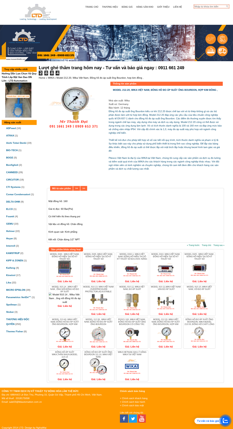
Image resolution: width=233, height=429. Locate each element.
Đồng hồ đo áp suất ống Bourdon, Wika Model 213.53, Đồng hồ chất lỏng (199, 322)
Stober (10, 312)
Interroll (10, 245)
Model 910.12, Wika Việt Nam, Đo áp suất (132, 288)
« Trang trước (193, 245)
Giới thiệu (163, 7)
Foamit (10, 216)
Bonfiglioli (12, 165)
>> (76, 188)
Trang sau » (218, 245)
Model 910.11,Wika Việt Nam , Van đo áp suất (166, 288)
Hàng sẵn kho (144, 7)
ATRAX (10, 135)
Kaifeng (10, 267)
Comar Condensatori (18, 194)
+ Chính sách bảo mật (132, 405)
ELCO (9, 209)
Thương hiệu (110, 7)
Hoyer (9, 238)
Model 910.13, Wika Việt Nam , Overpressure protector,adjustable (98, 289)
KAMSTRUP (13, 253)
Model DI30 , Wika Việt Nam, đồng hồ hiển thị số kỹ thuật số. (64, 256)
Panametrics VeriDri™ (18, 297)
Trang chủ (91, 7)
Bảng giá (127, 7)
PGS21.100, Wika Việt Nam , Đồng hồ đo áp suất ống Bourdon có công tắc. (132, 322)
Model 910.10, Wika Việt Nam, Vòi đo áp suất (199, 288)
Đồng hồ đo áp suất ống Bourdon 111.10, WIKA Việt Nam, (98, 354)
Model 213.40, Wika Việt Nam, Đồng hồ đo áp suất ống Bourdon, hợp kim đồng (65, 323)
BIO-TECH (12, 150)
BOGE (9, 157)
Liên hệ (177, 7)
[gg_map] (208, 406)
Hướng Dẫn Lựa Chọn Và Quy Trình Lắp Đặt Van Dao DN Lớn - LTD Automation (19, 77)
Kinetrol (10, 275)
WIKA (51, 77)
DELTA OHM (13, 201)
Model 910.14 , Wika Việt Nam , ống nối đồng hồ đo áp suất (64, 289)
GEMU (9, 223)
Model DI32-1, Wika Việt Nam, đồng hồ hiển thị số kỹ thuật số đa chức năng (132, 256)
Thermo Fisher (14, 331)
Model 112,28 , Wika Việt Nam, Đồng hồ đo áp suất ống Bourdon (98, 322)
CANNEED (12, 172)
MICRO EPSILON (15, 290)
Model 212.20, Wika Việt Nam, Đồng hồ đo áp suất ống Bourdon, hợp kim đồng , (166, 323)
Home (42, 77)
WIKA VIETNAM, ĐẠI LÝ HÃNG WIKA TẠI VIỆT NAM (132, 353)
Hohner (10, 231)
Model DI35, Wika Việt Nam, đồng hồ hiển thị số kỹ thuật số (98, 256)
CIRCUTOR (12, 179)
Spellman (11, 304)
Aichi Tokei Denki (16, 143)
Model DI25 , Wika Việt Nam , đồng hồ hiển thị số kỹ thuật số (199, 256)
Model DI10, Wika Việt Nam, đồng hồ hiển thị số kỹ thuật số (165, 256)
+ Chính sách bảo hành (132, 401)
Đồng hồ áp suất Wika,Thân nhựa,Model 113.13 (65, 354)
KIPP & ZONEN (14, 260)
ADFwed (11, 128)
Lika (8, 282)
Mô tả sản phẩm (61, 188)
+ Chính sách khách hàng (134, 398)
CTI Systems (13, 187)
